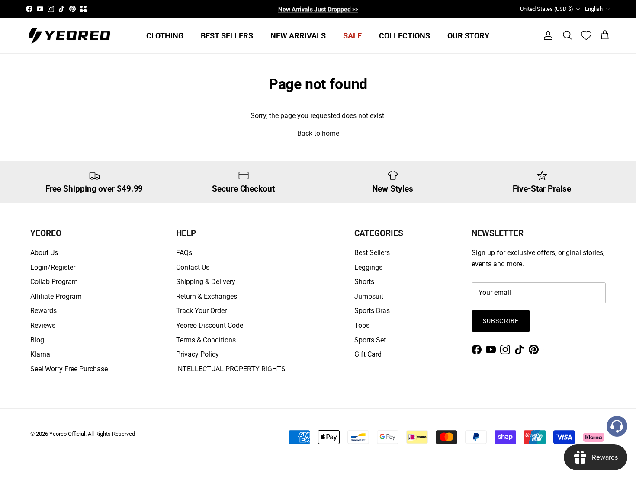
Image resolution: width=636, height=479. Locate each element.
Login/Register (52, 267)
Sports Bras (372, 311)
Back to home (318, 133)
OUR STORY (468, 35)
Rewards (43, 311)
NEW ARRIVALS (298, 35)
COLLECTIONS (404, 35)
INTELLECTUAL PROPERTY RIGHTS (231, 369)
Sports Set (370, 340)
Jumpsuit (368, 296)
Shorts (364, 282)
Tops (361, 325)
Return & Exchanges (206, 296)
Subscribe (501, 320)
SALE (352, 35)
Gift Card (368, 354)
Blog (37, 340)
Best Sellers (372, 253)
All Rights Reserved (111, 434)
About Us (44, 253)
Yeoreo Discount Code (209, 325)
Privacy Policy (197, 354)
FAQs (184, 253)
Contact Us (192, 267)
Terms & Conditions (206, 340)
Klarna (40, 354)
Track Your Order (201, 311)
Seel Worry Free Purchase (69, 369)
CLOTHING (164, 35)
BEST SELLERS (227, 35)
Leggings (368, 267)
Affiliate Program (56, 296)
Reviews (42, 325)
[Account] (546, 35)
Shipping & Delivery (205, 282)
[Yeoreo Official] (69, 36)
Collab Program (54, 282)
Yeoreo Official (67, 434)
